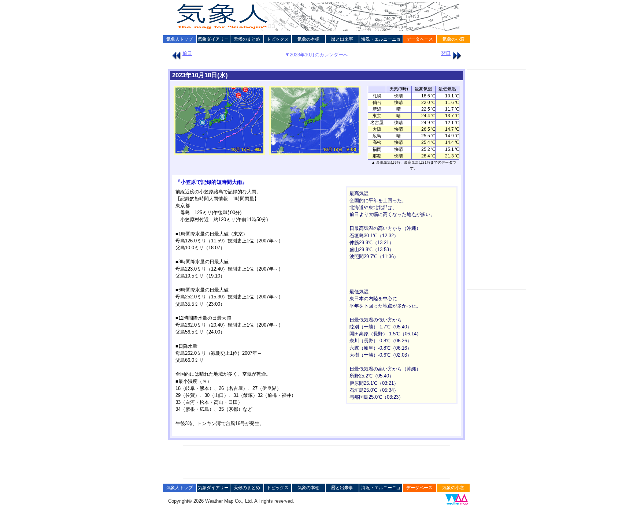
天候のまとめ (247, 39)
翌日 (446, 53)
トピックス (278, 39)
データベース (420, 39)
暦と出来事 (342, 39)
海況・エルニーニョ (381, 39)
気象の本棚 (308, 39)
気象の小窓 (453, 39)
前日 (187, 53)
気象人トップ (179, 39)
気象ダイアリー (213, 39)
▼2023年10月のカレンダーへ (316, 54)
